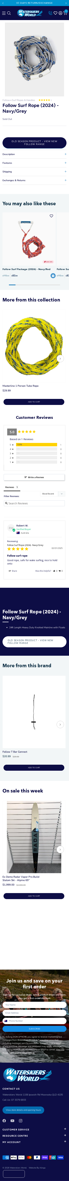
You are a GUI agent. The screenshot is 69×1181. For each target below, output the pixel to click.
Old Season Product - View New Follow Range (34, 143)
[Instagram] (20, 1120)
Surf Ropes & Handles (23, 100)
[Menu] (3, 12)
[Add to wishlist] (51, 215)
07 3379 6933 (18, 1099)
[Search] (9, 14)
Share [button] (14, 570)
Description (9, 154)
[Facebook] (4, 1120)
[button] (55, 570)
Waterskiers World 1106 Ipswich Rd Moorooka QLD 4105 (33, 1094)
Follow (6, 100)
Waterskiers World (18, 1167)
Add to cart (34, 402)
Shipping (7, 171)
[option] (34, 59)
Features (7, 163)
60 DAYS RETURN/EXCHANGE (34, 3)
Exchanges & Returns (14, 180)
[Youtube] (12, 1120)
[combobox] (6, 1021)
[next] (60, 359)
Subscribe (34, 1028)
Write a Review (36, 477)
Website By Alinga (37, 1167)
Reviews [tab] (9, 487)
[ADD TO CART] (53, 275)
